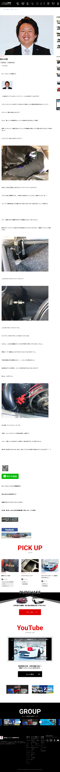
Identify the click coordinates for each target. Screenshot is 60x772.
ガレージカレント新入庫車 (8, 581)
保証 (32, 759)
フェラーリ (28, 750)
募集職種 (42, 742)
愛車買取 (32, 740)
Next (40, 722)
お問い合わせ (43, 740)
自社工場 (36, 738)
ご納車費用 (33, 757)
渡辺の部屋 (25, 584)
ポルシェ (28, 738)
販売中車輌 (33, 738)
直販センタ (37, 743)
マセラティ (28, 752)
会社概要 (42, 738)
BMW (27, 745)
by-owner (33, 752)
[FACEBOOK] (10, 529)
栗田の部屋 (4, 62)
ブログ (12, 9)
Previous (19, 722)
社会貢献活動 (43, 750)
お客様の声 (33, 747)
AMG (27, 743)
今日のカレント (6, 586)
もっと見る (30, 674)
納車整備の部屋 (11, 62)
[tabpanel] (30, 722)
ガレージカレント (7, 9)
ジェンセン (28, 763)
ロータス (28, 754)
